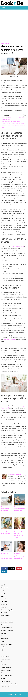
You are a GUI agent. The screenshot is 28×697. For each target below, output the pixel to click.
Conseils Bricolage (6, 670)
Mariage (7, 43)
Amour (2, 43)
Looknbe (18, 694)
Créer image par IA (6, 667)
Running (3, 673)
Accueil (3, 585)
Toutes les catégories (7, 610)
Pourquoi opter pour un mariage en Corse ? (13, 123)
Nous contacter (5, 625)
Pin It (19, 568)
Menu (4, 8)
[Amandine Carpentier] (5, 476)
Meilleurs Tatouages (6, 675)
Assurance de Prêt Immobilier (9, 684)
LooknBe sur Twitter (6, 627)
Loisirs (2, 590)
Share (5, 568)
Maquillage (4, 604)
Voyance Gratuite (5, 681)
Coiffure (3, 641)
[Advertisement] (14, 24)
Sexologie (3, 664)
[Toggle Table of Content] (24, 115)
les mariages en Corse (17, 246)
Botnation (3, 678)
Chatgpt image (5, 588)
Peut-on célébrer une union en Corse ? (11, 121)
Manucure (3, 636)
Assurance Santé (5, 687)
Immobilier (4, 599)
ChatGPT (3, 633)
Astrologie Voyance (6, 644)
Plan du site (4, 613)
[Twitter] (25, 475)
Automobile (4, 601)
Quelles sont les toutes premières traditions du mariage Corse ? (13, 118)
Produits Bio (4, 638)
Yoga (2, 650)
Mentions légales (5, 615)
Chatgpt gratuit (5, 656)
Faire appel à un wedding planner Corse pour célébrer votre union (13, 126)
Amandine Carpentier (14, 474)
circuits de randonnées (9, 339)
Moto (2, 662)
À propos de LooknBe (7, 622)
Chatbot (3, 647)
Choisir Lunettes (5, 659)
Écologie (3, 607)
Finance (3, 593)
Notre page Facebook (7, 630)
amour (25, 189)
